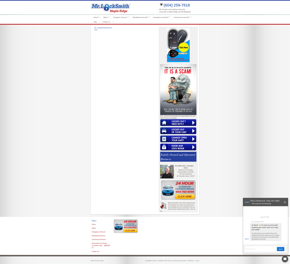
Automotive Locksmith (159, 17)
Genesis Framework (180, 261)
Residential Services (98, 236)
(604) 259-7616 (177, 5)
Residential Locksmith (139, 17)
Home (95, 17)
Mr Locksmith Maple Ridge (123, 7)
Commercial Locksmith (180, 17)
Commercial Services (99, 239)
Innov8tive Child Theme (164, 261)
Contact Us (106, 22)
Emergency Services (119, 17)
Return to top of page (97, 261)
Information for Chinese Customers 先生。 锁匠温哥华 (101, 245)
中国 (95, 22)
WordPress (191, 261)
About (104, 17)
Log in (197, 261)
